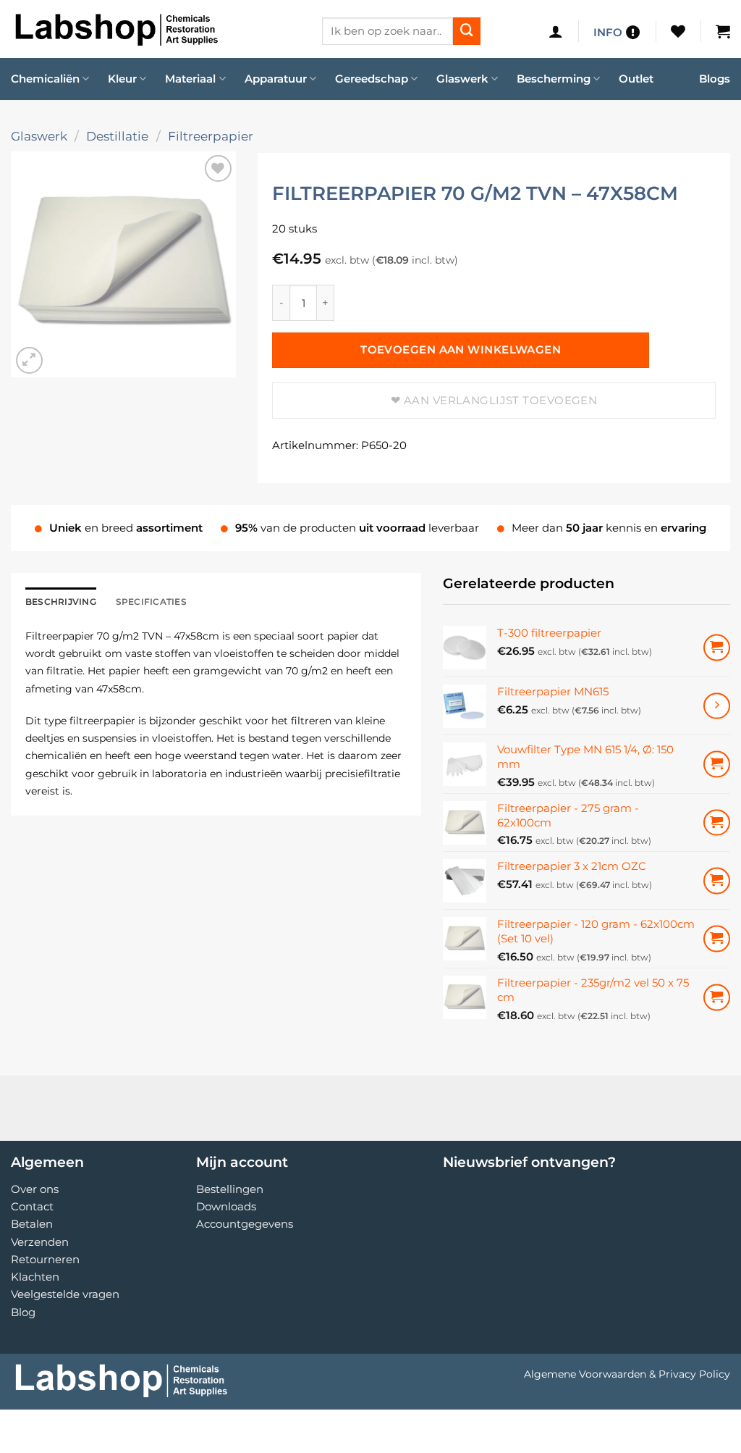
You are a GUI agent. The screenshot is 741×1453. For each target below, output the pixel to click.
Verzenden (40, 1242)
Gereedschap (371, 78)
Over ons (35, 1189)
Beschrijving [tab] (60, 601)
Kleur (122, 78)
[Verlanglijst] (678, 31)
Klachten (35, 1277)
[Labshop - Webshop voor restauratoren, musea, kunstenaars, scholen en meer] (155, 29)
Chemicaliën (45, 78)
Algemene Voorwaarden (585, 1374)
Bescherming (553, 78)
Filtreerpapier (210, 135)
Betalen (32, 1224)
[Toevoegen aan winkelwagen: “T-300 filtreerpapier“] (716, 648)
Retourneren (45, 1259)
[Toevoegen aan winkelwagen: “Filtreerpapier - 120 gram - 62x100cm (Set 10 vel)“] (716, 939)
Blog (23, 1312)
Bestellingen (229, 1189)
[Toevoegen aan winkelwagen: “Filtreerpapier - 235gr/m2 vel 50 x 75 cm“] (716, 997)
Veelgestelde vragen (65, 1294)
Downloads (226, 1206)
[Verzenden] (466, 31)
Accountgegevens (244, 1224)
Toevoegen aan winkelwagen (460, 349)
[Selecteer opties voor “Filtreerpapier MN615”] (716, 705)
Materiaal (190, 78)
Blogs (714, 78)
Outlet (636, 78)
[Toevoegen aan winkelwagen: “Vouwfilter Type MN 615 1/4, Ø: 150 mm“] (716, 763)
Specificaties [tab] (151, 601)
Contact (32, 1206)
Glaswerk (462, 78)
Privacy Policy (694, 1374)
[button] (556, 31)
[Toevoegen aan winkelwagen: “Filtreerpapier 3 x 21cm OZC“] (716, 881)
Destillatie (117, 135)
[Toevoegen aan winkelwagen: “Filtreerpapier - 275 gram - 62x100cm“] (716, 822)
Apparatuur (276, 78)
